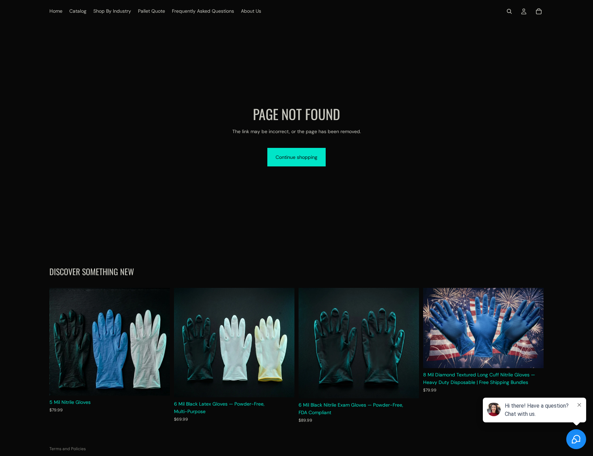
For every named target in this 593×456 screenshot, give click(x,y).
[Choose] (159, 385)
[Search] (509, 11)
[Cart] (538, 11)
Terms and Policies (67, 449)
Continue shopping (296, 157)
